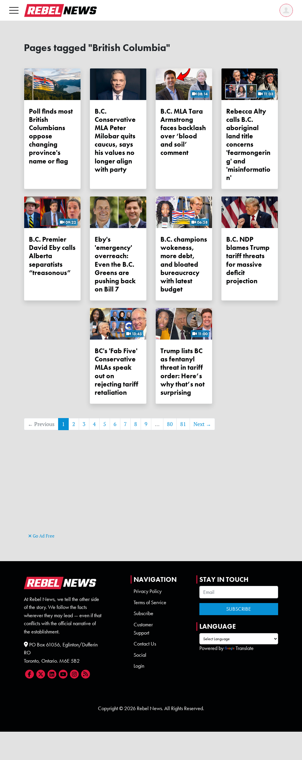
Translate (245, 648)
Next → (202, 424)
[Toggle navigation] (14, 10)
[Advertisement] (151, 490)
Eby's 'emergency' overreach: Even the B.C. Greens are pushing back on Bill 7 (115, 264)
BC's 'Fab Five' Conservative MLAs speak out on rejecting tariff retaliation (116, 371)
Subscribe (143, 613)
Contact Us (145, 643)
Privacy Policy (148, 591)
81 (183, 424)
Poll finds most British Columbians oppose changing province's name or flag (51, 136)
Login (139, 665)
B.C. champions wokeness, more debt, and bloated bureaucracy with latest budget (183, 264)
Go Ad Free (43, 536)
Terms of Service (150, 602)
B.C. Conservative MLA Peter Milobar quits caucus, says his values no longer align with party (115, 140)
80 (170, 424)
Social (140, 655)
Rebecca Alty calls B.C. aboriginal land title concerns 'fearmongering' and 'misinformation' (248, 144)
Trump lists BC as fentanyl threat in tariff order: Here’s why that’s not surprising (182, 371)
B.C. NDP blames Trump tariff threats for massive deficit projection (248, 260)
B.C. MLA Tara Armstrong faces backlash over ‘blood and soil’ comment (183, 132)
